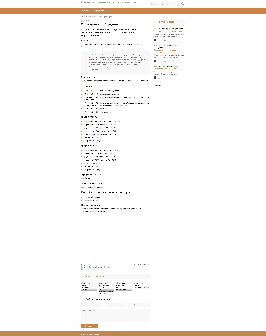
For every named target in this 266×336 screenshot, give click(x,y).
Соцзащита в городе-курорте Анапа (168, 31)
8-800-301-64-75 (95, 55)
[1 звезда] (85, 267)
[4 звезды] (108, 267)
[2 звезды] (92, 267)
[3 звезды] (100, 267)
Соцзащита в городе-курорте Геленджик (165, 51)
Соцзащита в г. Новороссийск (121, 288)
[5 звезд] (84, 269)
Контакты (85, 11)
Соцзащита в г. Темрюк (141, 287)
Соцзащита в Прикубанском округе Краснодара (106, 291)
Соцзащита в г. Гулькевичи (85, 288)
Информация (99, 11)
